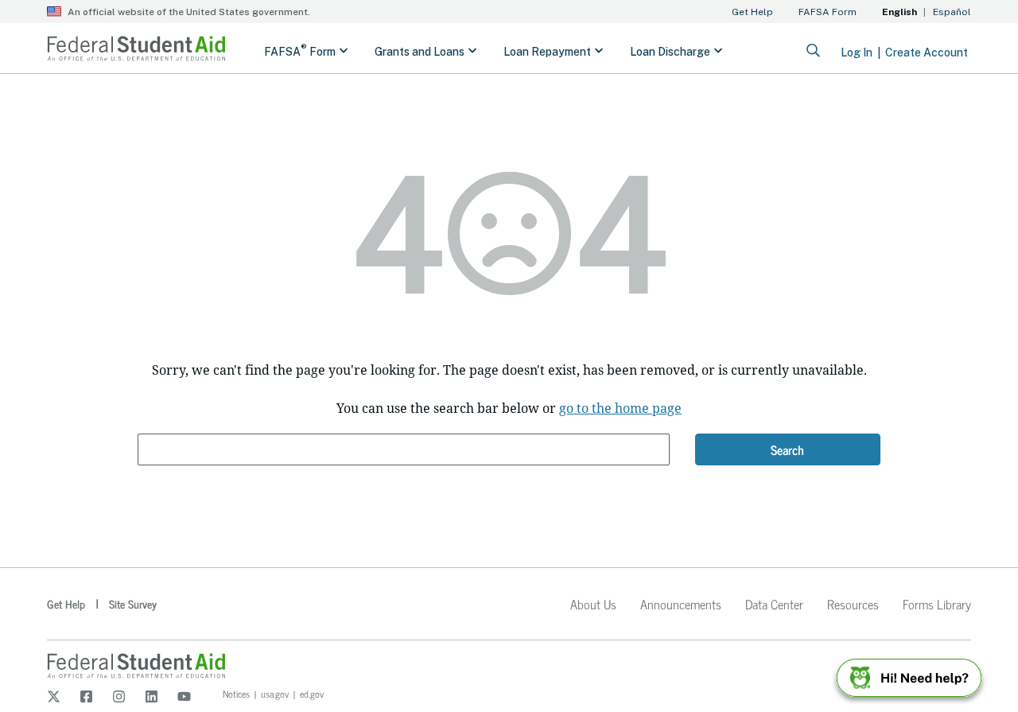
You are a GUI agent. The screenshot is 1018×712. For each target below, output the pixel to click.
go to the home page (620, 408)
